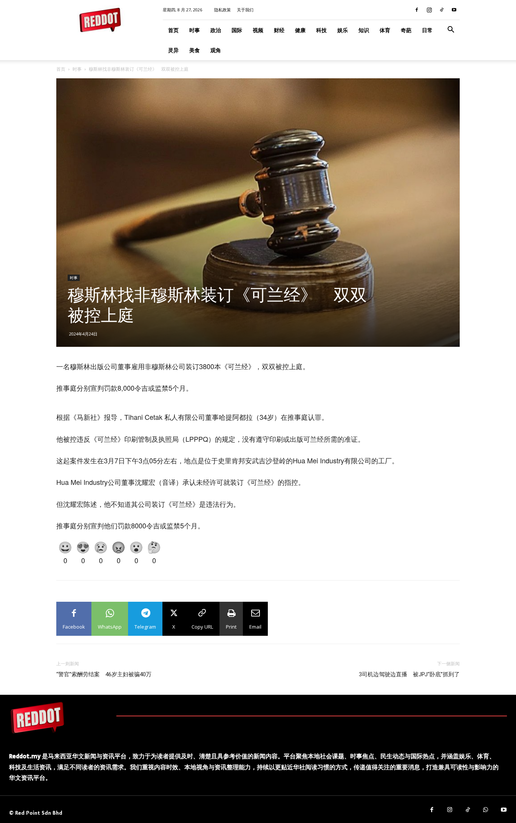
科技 (321, 30)
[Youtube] (454, 10)
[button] (451, 30)
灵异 (173, 50)
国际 (237, 30)
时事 (194, 30)
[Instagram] (429, 10)
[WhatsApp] (486, 810)
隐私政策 (222, 9)
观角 (215, 50)
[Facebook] (416, 10)
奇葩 (406, 30)
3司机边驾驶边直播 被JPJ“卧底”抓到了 (409, 674)
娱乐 (342, 30)
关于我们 (245, 9)
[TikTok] (441, 10)
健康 (300, 30)
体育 (385, 30)
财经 (279, 30)
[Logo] (37, 717)
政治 (215, 30)
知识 (363, 30)
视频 (258, 30)
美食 (194, 50)
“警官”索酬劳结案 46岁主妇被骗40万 (103, 674)
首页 (173, 30)
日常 (427, 30)
